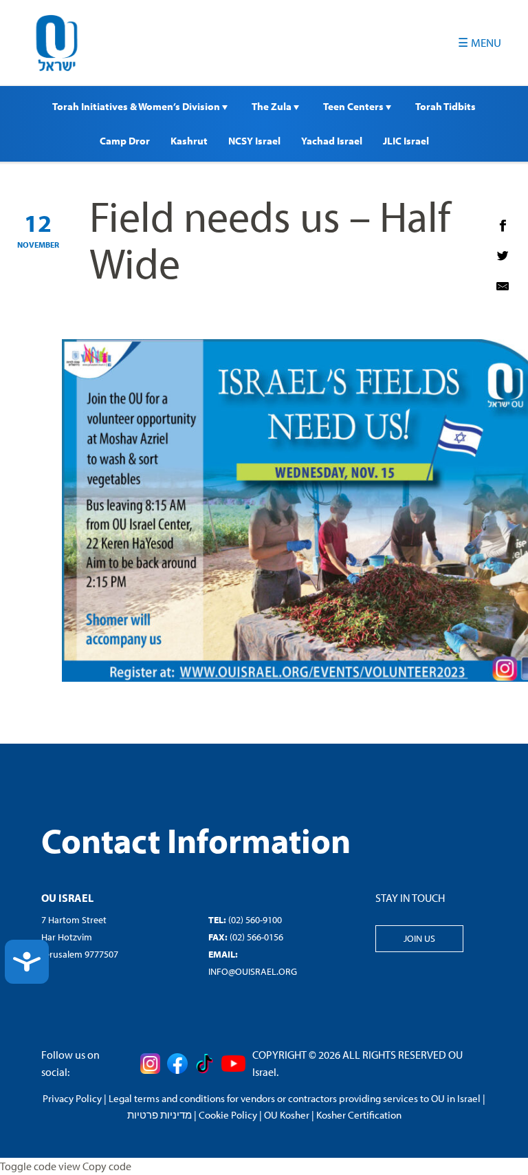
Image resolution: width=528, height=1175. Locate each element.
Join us (419, 938)
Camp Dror (125, 140)
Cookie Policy (228, 1114)
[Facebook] (502, 225)
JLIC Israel (406, 140)
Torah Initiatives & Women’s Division (137, 106)
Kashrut (189, 140)
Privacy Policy (72, 1098)
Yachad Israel (331, 140)
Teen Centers (354, 106)
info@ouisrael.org (252, 971)
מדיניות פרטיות (159, 1114)
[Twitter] (502, 256)
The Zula (273, 106)
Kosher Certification (359, 1114)
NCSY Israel (254, 140)
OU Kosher (286, 1114)
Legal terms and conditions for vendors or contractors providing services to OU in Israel (295, 1098)
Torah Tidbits (445, 106)
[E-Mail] (502, 286)
